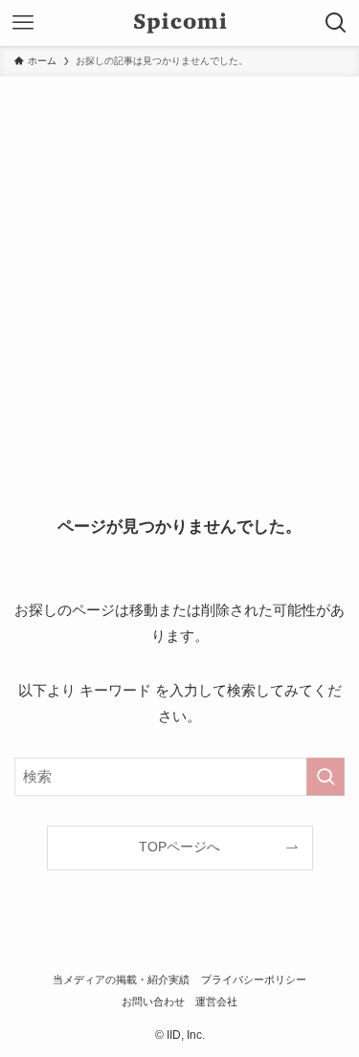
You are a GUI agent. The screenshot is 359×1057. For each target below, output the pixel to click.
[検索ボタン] (336, 23)
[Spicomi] (179, 23)
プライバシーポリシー (253, 979)
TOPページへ (179, 847)
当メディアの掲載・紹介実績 (121, 979)
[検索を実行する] (325, 777)
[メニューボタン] (23, 23)
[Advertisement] (179, 265)
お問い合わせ (153, 1001)
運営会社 (216, 1001)
